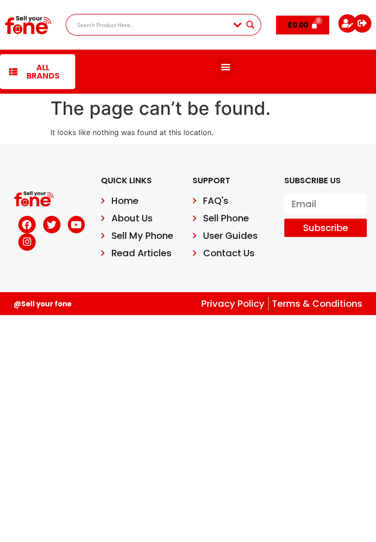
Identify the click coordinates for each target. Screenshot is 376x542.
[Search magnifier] (250, 24)
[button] (225, 66)
